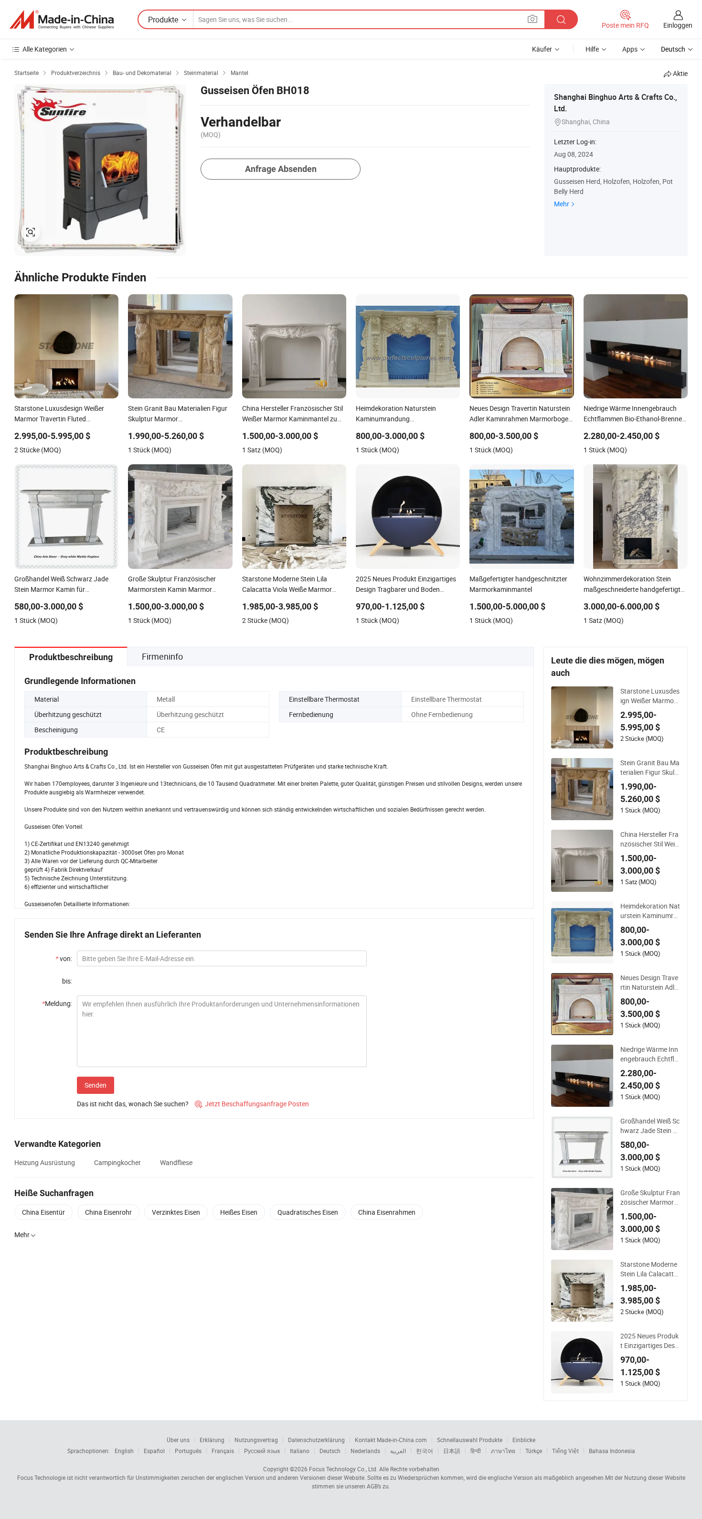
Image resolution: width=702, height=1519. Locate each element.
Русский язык (262, 1451)
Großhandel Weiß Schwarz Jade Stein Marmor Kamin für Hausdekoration (650, 1125)
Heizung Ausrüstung (44, 1162)
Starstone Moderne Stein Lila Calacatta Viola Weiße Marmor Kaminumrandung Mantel (650, 1269)
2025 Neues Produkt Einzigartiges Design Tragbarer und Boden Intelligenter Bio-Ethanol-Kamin (650, 1340)
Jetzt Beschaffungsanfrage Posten (252, 1103)
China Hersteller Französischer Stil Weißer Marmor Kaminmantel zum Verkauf (649, 839)
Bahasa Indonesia (612, 1451)
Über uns (178, 1440)
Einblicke (523, 1440)
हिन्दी (475, 1451)
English (124, 1451)
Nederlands (365, 1451)
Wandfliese (176, 1162)
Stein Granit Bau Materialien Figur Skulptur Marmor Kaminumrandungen (650, 767)
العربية (398, 1451)
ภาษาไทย (503, 1451)
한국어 (424, 1451)
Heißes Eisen (238, 1212)
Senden (95, 1085)
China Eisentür (43, 1212)
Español (154, 1451)
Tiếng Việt (565, 1451)
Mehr (561, 203)
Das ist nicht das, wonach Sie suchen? (133, 1103)
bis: (67, 980)
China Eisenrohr (108, 1212)
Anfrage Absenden (281, 169)
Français (223, 1451)
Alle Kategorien (44, 48)
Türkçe (533, 1451)
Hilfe (592, 48)
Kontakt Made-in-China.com (391, 1440)
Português (188, 1451)
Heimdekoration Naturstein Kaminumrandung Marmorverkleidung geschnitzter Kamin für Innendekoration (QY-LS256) (650, 910)
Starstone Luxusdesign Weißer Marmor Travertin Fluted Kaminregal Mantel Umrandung (650, 696)
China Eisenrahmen (386, 1212)
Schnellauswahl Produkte (469, 1440)
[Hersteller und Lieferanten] (62, 20)
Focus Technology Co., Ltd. (343, 1469)
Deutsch (329, 1451)
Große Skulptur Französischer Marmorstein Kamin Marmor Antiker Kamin (650, 1197)
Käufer (542, 48)
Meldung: (57, 1003)
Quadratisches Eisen (307, 1212)
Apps (630, 48)
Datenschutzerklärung (316, 1440)
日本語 (451, 1451)
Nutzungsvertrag (256, 1440)
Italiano (299, 1451)
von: (63, 958)
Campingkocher (117, 1162)
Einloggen (677, 25)
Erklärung (212, 1440)
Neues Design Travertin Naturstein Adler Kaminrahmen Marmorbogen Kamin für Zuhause (650, 982)
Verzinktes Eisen (176, 1212)
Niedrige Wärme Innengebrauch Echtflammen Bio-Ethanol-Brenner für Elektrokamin (649, 1054)
